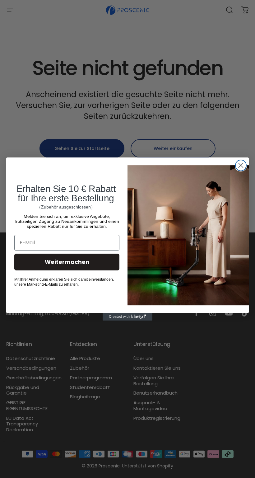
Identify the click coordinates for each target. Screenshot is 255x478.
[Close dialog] (240, 165)
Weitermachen (67, 262)
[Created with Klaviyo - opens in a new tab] (127, 317)
